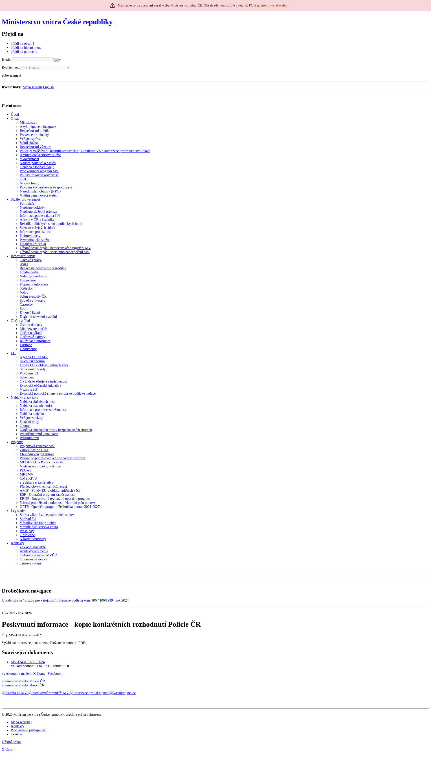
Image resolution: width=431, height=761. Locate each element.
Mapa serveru (32, 87)
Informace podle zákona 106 (76, 600)
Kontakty (17, 726)
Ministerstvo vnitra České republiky (57, 22)
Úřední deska (11, 742)
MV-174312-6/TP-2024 (28, 662)
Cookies (16, 734)
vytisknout (9, 673)
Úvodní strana (12, 600)
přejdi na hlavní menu (26, 47)
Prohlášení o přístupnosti (28, 730)
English (48, 87)
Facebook (55, 673)
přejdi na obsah (21, 43)
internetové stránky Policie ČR (23, 681)
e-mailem (24, 673)
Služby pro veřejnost (39, 600)
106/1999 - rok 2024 (114, 600)
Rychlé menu (11, 67)
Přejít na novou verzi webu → (270, 5)
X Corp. (39, 673)
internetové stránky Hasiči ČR (23, 685)
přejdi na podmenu (24, 51)
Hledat (6, 59)
